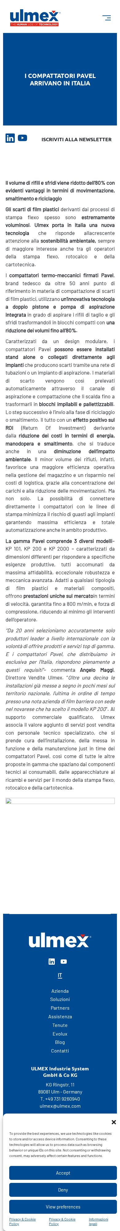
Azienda (60, 991)
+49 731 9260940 (62, 1099)
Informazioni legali (98, 1221)
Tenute (60, 1025)
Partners (60, 1008)
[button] (114, 1121)
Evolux (60, 1033)
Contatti (60, 1050)
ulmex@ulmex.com (60, 1106)
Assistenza (60, 1016)
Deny (63, 1189)
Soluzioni (60, 999)
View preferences (63, 1206)
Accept (63, 1173)
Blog (60, 1042)
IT (60, 975)
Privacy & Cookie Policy (22, 1221)
